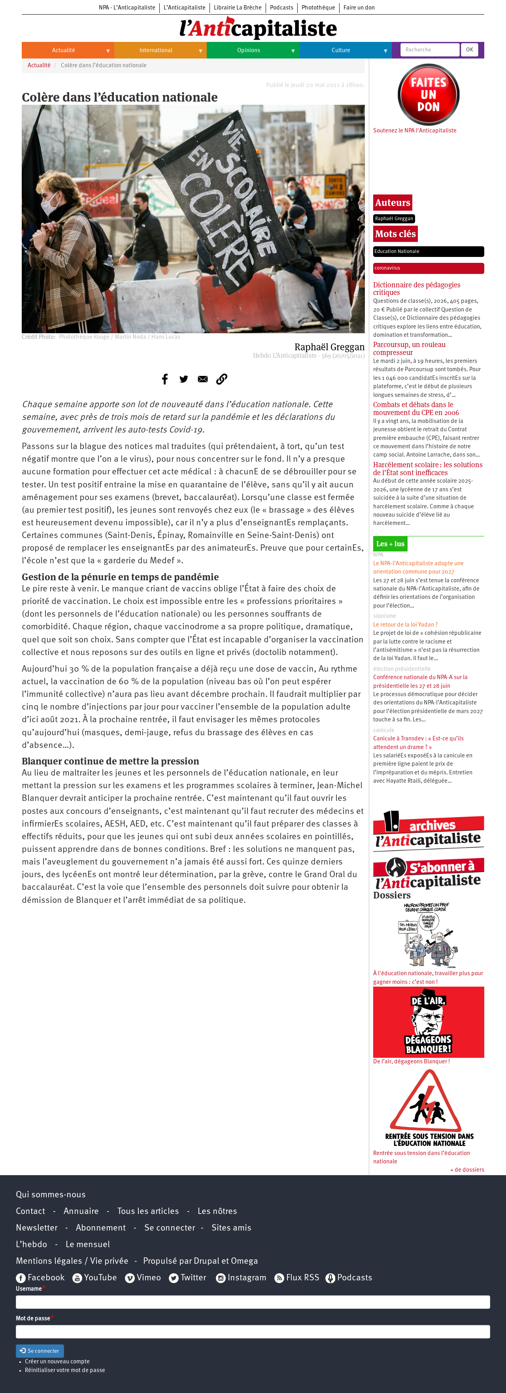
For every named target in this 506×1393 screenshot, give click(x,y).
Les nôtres (217, 1211)
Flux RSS (302, 1278)
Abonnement (101, 1228)
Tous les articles (148, 1211)
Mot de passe (33, 1319)
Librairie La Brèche (238, 8)
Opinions (233, 54)
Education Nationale (396, 251)
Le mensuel (88, 1245)
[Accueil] (253, 27)
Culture (324, 54)
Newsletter (36, 1228)
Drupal (206, 1261)
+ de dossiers (467, 1170)
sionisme (384, 616)
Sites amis (231, 1228)
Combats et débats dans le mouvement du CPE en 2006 (416, 408)
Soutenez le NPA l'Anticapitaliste (415, 131)
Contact (30, 1211)
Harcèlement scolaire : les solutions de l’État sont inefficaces (428, 468)
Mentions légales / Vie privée (72, 1261)
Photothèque (318, 8)
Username (29, 1289)
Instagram (247, 1278)
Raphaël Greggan (394, 218)
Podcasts (281, 8)
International (143, 54)
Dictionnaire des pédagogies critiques (417, 288)
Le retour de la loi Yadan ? (405, 625)
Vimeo (149, 1278)
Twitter (193, 1278)
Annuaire (81, 1211)
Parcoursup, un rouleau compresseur (409, 348)
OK (469, 50)
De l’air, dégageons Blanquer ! (411, 1062)
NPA (378, 555)
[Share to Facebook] (165, 379)
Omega (244, 1261)
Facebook (45, 1278)
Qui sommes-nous (51, 1195)
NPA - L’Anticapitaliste (127, 8)
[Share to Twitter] (184, 379)
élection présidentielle (402, 669)
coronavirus (387, 268)
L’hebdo (31, 1245)
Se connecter (169, 1228)
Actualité (48, 54)
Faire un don (359, 8)
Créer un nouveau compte (57, 1362)
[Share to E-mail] (203, 379)
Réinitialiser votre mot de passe (65, 1371)
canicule (384, 731)
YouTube (99, 1278)
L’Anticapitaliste (185, 8)
